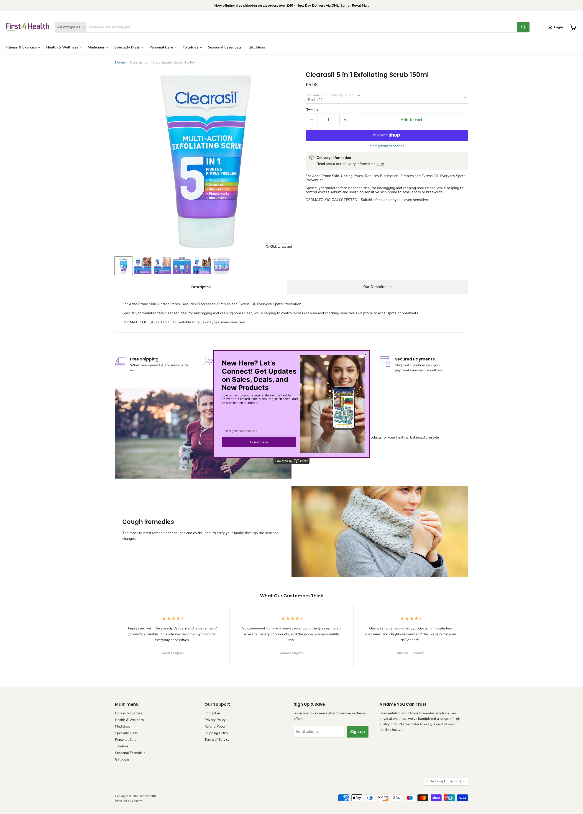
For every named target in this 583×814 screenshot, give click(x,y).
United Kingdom (443, 781)
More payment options (387, 146)
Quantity (312, 109)
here (380, 163)
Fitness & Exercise (22, 47)
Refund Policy (215, 726)
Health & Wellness (62, 47)
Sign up (357, 731)
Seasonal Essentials (225, 47)
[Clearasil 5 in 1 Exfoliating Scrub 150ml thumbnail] (124, 266)
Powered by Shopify (128, 801)
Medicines (97, 47)
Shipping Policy (216, 733)
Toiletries (191, 47)
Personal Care (161, 47)
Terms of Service (217, 739)
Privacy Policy (215, 720)
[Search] (523, 27)
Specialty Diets (127, 47)
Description (201, 286)
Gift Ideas (256, 47)
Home (120, 62)
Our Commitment (377, 286)
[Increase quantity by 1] (345, 120)
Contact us (212, 713)
